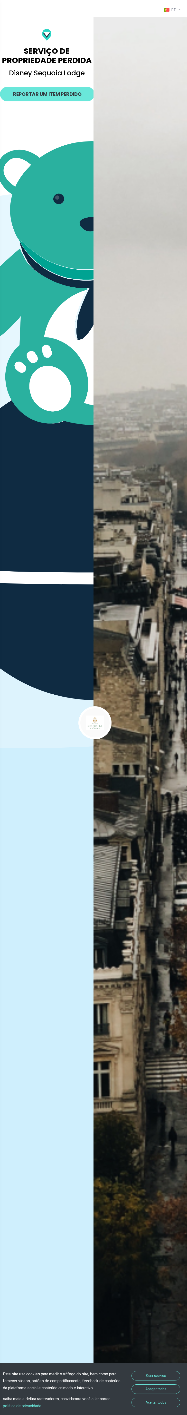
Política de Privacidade (22, 1406)
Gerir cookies (156, 1376)
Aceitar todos (156, 1402)
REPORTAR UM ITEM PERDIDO (47, 94)
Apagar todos (155, 1389)
